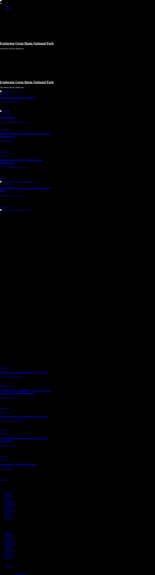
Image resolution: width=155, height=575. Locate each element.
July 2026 (7, 492)
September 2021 (9, 502)
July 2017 (7, 513)
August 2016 (8, 515)
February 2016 (9, 519)
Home (6, 6)
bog (18, 102)
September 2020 (9, 505)
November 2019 (9, 511)
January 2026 (8, 494)
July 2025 (7, 498)
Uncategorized (5, 93)
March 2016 (8, 517)
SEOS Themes (20, 574)
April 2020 (7, 507)
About (6, 10)
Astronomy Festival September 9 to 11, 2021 (24, 416)
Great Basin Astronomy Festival (17, 97)
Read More (3, 152)
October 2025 (8, 496)
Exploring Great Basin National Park (27, 43)
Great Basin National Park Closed (18, 464)
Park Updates (7, 117)
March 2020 (8, 509)
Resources (7, 8)
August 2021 (8, 504)
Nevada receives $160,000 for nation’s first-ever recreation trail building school (25, 391)
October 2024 (8, 500)
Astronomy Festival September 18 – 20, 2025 (24, 372)
